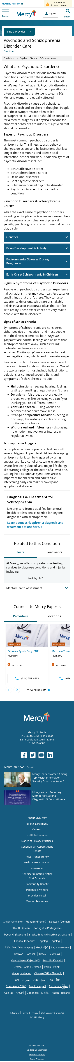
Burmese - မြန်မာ (58, 986)
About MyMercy (37, 818)
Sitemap (14, 1012)
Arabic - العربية (37, 986)
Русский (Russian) (15, 934)
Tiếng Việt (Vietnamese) (19, 947)
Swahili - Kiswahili (53, 960)
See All (30, 767)
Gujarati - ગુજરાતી (14, 992)
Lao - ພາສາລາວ (60, 947)
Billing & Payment (37, 823)
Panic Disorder (37, 1059)
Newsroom (37, 868)
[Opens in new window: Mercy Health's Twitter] (33, 755)
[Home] (26, 13)
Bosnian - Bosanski (25, 953)
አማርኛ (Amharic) (13, 921)
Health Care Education (37, 862)
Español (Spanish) (24, 940)
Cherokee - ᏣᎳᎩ (16, 986)
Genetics (12, 237)
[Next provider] (16, 690)
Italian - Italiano (61, 992)
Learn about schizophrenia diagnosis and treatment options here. (35, 525)
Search (68, 16)
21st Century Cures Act (52, 1012)
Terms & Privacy (30, 1012)
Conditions (9, 58)
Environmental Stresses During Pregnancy (27, 261)
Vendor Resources (37, 901)
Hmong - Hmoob (21, 973)
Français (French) (36, 921)
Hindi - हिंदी (42, 947)
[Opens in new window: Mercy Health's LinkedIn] (50, 755)
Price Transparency (37, 856)
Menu (5, 16)
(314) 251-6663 (30, 678)
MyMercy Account (11, 3)
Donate (37, 851)
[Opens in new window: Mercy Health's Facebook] (24, 755)
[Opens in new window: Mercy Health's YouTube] (41, 755)
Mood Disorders (37, 1054)
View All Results (36, 690)
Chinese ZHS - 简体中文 (48, 973)
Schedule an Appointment (37, 846)
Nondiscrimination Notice (37, 874)
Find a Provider (16, 31)
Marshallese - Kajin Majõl (25, 960)
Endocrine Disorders (37, 1050)
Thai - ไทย (54, 979)
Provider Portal (37, 895)
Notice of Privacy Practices (37, 841)
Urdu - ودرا (39, 979)
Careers (37, 829)
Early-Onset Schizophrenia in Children (32, 274)
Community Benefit (37, 884)
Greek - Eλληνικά (49, 953)
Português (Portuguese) (48, 928)
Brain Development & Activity (26, 248)
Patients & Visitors (37, 889)
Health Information (37, 835)
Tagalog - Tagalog (49, 940)
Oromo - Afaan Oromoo (27, 966)
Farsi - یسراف (22, 979)
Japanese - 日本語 (38, 992)
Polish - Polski (52, 966)
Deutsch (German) (60, 921)
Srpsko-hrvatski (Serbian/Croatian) (49, 934)
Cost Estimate (37, 878)
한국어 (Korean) (21, 928)
